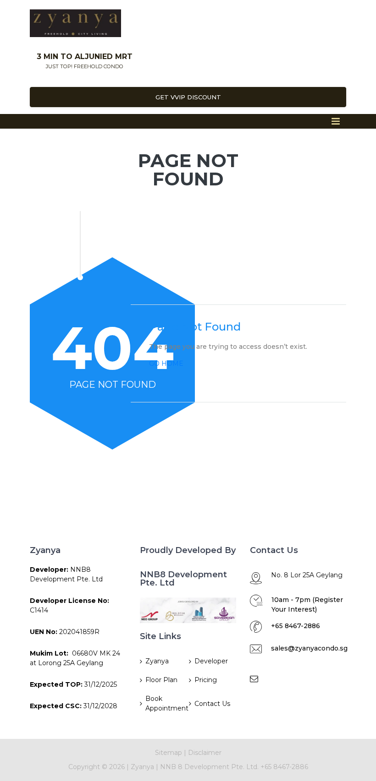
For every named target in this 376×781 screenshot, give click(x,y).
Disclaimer (204, 752)
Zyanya (157, 661)
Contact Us (212, 704)
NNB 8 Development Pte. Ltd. (210, 767)
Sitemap (168, 752)
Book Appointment (166, 703)
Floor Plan (161, 680)
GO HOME (166, 363)
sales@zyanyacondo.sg (309, 648)
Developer (211, 661)
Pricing (205, 680)
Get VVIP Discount (188, 97)
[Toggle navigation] (335, 121)
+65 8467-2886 (295, 626)
